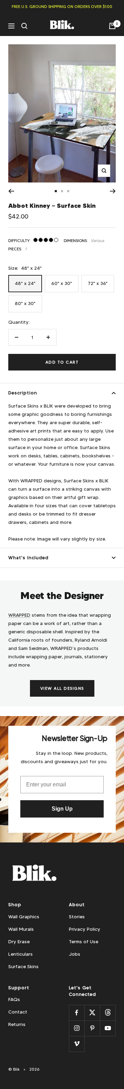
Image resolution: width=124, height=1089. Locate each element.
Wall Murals (21, 929)
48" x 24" (25, 283)
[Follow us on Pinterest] (92, 1028)
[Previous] (11, 191)
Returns (16, 1024)
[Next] (113, 191)
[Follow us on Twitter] (92, 1012)
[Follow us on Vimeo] (76, 1044)
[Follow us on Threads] (107, 1012)
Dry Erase (19, 941)
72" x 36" (97, 283)
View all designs (62, 688)
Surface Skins (23, 966)
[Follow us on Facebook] (76, 1012)
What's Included (28, 557)
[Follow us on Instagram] (76, 1028)
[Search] (24, 26)
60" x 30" (61, 283)
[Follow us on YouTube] (107, 1028)
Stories (77, 916)
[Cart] (112, 26)
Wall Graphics (23, 916)
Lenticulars (20, 954)
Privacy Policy (84, 929)
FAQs (14, 999)
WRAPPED (19, 615)
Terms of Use (83, 941)
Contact (17, 1012)
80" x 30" (25, 303)
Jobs (74, 954)
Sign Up (62, 809)
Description (22, 392)
